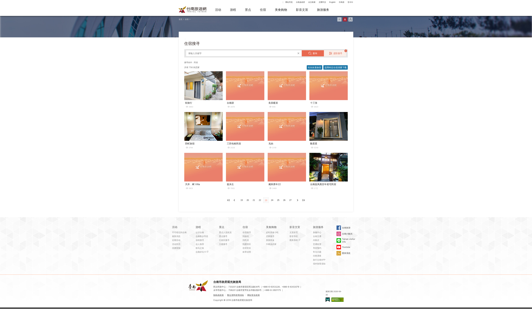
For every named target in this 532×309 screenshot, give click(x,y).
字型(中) (345, 19)
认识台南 (200, 232)
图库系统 (294, 240)
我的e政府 (328, 300)
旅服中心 (317, 232)
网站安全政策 (253, 295)
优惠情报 (176, 248)
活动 (218, 9)
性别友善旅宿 (314, 67)
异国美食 (270, 240)
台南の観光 (347, 233)
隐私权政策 (218, 295)
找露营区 (247, 244)
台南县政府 (300, 2)
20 (248, 200)
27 (290, 200)
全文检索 (311, 2)
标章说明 (247, 252)
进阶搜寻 (337, 53)
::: (283, 2)
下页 (234, 200)
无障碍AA (337, 300)
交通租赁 (317, 244)
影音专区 (294, 236)
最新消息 (176, 236)
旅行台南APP (319, 259)
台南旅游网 (192, 10)
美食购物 (281, 9)
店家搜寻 (270, 236)
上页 (297, 200)
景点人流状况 (225, 232)
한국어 (350, 2)
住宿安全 (247, 248)
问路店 (316, 240)
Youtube (346, 247)
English (332, 2)
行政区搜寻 (224, 240)
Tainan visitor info (348, 240)
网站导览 (289, 2)
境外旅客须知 (319, 263)
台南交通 (317, 236)
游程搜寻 (200, 240)
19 (242, 200)
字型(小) (339, 19)
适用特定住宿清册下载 (335, 67)
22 (260, 200)
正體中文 (322, 2)
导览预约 (317, 248)
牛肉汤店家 (271, 244)
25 (278, 200)
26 (284, 200)
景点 (248, 9)
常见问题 (317, 252)
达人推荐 (200, 244)
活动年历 (176, 244)
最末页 (303, 200)
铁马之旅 (200, 248)
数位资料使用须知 (235, 295)
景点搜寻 (223, 236)
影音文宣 (302, 9)
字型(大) (350, 19)
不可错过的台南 (179, 232)
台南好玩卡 (201, 252)
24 (272, 200)
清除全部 (298, 53)
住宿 (263, 9)
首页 (180, 19)
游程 (233, 9)
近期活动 (176, 240)
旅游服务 (323, 9)
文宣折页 (294, 232)
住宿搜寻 (247, 232)
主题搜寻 (223, 244)
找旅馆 (246, 236)
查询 (315, 53)
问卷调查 (317, 255)
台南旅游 (346, 227)
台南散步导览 (202, 236)
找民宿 (246, 240)
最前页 (228, 200)
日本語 (341, 2)
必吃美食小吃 (272, 232)
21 (254, 200)
